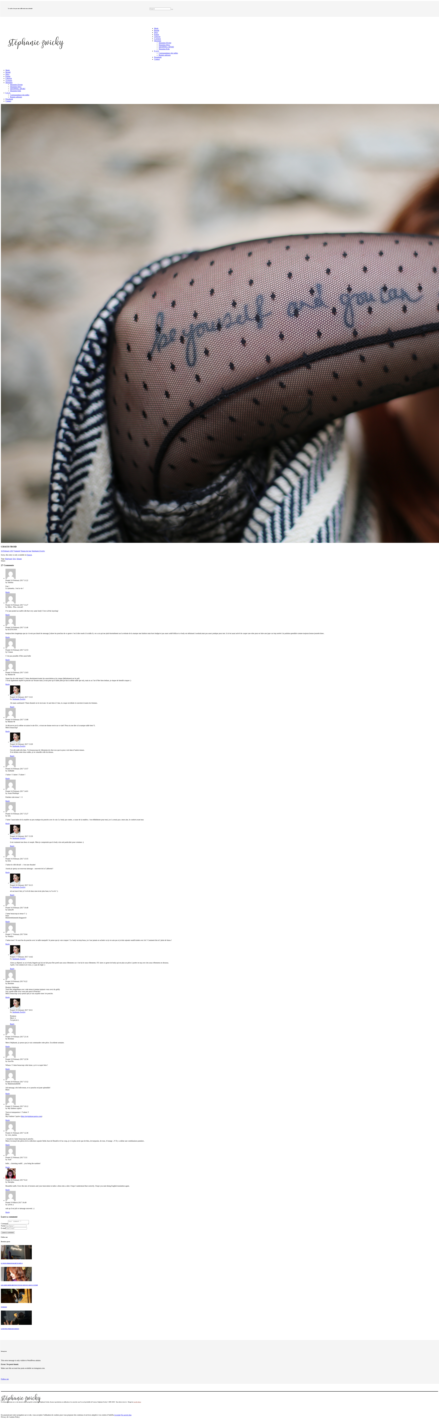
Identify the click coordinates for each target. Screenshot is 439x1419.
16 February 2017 (7, 551)
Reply (7, 592)
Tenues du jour (26, 551)
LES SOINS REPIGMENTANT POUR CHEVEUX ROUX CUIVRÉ (19, 1285)
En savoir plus (126, 1415)
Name (3, 1226)
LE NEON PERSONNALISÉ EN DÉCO (12, 1263)
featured (17, 551)
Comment (4, 1224)
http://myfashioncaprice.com (31, 1116)
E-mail (3, 1228)
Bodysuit (8, 559)
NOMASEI (4, 1307)
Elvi (14, 559)
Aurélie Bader (137, 1402)
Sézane (19, 559)
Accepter (117, 1415)
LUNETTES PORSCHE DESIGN (10, 1329)
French (29, 555)
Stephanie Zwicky (38, 551)
